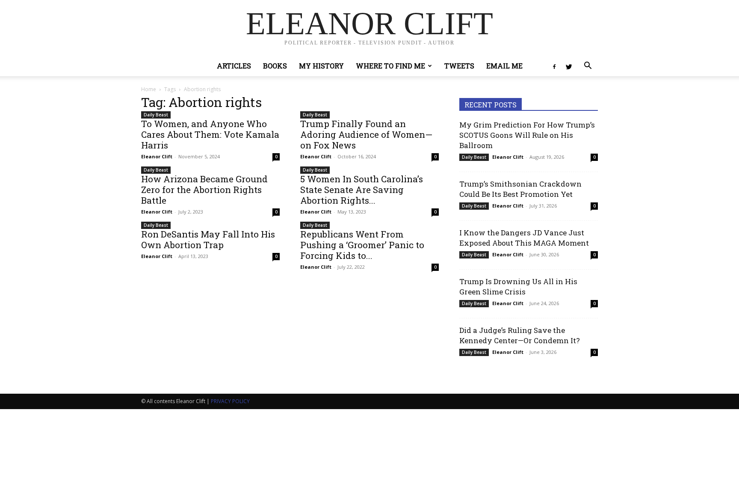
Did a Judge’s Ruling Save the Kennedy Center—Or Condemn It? (519, 335)
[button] (587, 66)
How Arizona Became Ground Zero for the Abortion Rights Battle (204, 189)
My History (321, 65)
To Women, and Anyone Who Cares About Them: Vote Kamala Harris (210, 134)
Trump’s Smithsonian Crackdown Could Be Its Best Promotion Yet (520, 189)
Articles (234, 65)
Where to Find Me (390, 65)
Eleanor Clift (156, 156)
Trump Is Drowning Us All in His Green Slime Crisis (518, 286)
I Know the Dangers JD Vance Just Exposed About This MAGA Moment (524, 238)
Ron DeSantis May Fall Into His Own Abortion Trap (208, 239)
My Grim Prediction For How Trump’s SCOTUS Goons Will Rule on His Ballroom (527, 135)
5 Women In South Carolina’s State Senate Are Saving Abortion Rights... (361, 189)
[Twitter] (568, 66)
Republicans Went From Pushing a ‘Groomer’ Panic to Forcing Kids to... (362, 244)
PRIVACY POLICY (230, 401)
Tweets (459, 65)
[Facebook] (554, 66)
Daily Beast (156, 115)
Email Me (504, 65)
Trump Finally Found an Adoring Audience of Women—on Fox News (366, 134)
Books (275, 65)
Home (148, 89)
